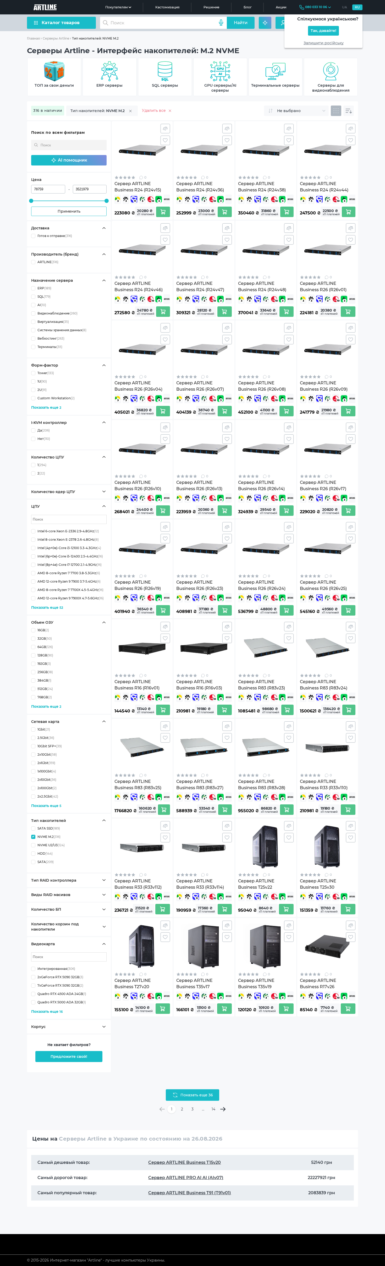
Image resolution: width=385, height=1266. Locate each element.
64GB (45, 647)
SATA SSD (48, 828)
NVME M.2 (48, 836)
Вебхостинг (50, 338)
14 (213, 1109)
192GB (44, 664)
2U (42, 390)
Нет (43, 438)
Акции (281, 7)
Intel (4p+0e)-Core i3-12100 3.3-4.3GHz (69, 548)
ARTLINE (47, 262)
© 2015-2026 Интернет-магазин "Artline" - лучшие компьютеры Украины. (96, 1260)
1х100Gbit (46, 771)
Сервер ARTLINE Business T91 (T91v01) (189, 1192)
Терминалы (49, 347)
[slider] (31, 201)
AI (41, 305)
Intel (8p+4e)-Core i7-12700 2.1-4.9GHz (69, 564)
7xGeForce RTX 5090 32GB (60, 985)
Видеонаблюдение (57, 313)
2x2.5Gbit (47, 796)
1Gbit (43, 729)
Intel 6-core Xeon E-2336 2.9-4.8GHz (68, 531)
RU (357, 7)
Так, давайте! (323, 31)
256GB (45, 672)
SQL (44, 296)
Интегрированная (56, 969)
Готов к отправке (54, 236)
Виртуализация (53, 322)
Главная (33, 38)
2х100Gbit (47, 788)
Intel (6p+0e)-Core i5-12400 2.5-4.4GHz (70, 556)
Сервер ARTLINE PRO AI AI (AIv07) (185, 1177)
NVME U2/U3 (51, 845)
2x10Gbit (47, 754)
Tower (45, 373)
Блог (248, 7)
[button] (69, 160)
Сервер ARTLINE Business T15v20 (184, 1162)
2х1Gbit (46, 763)
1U (42, 381)
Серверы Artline (56, 38)
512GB (45, 689)
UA (344, 7)
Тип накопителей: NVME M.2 (95, 38)
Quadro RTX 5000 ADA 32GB (61, 1002)
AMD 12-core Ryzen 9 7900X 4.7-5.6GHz (70, 598)
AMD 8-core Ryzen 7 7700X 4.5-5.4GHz (70, 589)
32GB (44, 638)
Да (43, 430)
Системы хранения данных (61, 330)
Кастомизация (167, 7)
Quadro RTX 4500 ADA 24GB (61, 994)
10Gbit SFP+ (49, 746)
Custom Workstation (56, 398)
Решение (211, 7)
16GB (43, 630)
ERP (44, 288)
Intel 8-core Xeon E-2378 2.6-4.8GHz (68, 539)
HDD (45, 853)
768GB (44, 697)
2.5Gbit (45, 737)
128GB (45, 655)
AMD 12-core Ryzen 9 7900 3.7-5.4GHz (69, 581)
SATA (45, 862)
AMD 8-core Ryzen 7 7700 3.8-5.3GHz (68, 573)
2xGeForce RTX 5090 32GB (60, 977)
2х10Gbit (46, 779)
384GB (44, 680)
